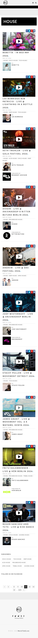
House (6, 60)
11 (26, 586)
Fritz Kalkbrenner (20, 480)
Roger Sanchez (18, 539)
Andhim (15, 280)
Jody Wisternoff (19, 329)
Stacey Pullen (18, 385)
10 (22, 586)
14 (14, 590)
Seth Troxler (18, 165)
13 (33, 586)
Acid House (13, 158)
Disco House (13, 60)
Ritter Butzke (18, 234)
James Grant (17, 434)
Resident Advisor (19, 175)
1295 (19, 590)
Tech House (23, 60)
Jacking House (24, 535)
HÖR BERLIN (16, 490)
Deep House (13, 112)
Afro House (22, 275)
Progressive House (15, 219)
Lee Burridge (17, 116)
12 (29, 586)
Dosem (14, 224)
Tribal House (27, 476)
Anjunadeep (17, 339)
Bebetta (15, 65)
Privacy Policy (19, 618)
